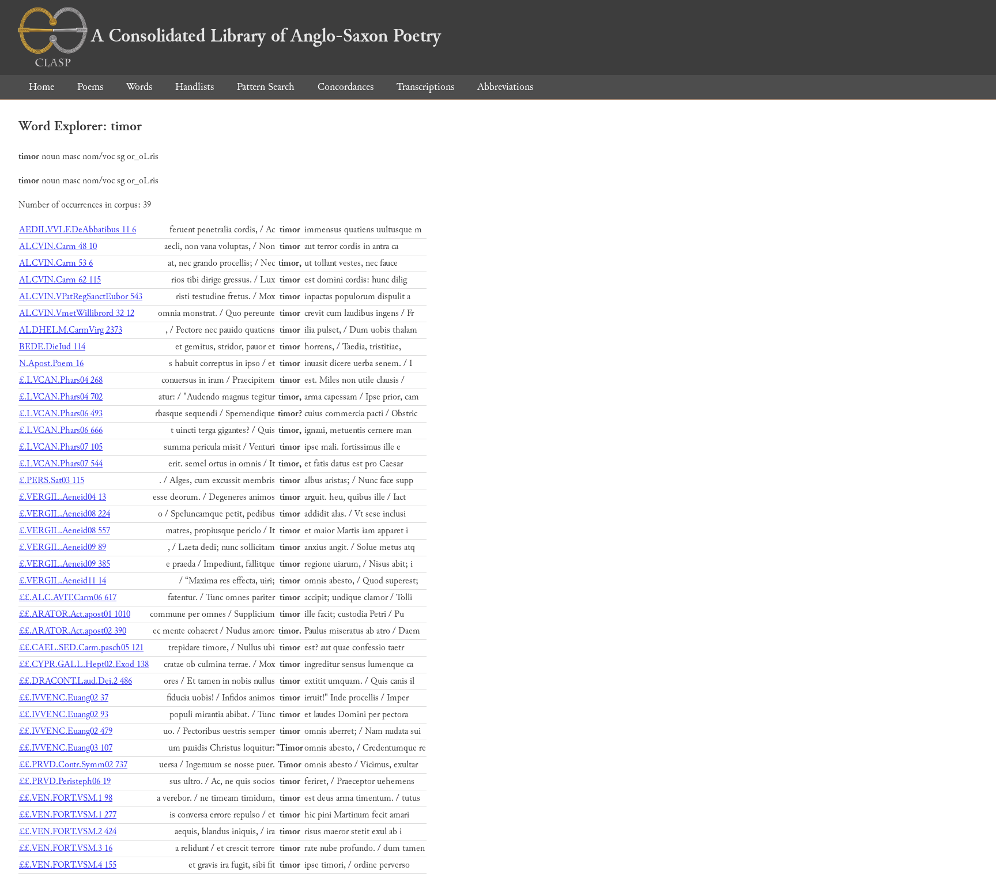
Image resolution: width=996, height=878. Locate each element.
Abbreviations (505, 87)
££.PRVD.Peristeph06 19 (65, 781)
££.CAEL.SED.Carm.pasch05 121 (81, 647)
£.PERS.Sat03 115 (51, 480)
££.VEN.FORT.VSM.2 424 (67, 831)
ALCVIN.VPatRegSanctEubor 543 (80, 296)
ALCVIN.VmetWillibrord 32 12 (76, 313)
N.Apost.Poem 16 (51, 363)
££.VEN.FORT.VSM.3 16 (65, 848)
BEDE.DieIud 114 (52, 346)
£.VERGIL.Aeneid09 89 (62, 547)
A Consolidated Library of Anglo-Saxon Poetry (266, 35)
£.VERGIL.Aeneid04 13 (62, 497)
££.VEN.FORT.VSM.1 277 (67, 815)
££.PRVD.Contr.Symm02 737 (73, 764)
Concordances (345, 87)
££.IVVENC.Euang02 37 (63, 697)
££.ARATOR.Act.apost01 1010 (74, 614)
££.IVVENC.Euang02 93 (63, 714)
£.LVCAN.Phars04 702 (61, 397)
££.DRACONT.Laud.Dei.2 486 (75, 681)
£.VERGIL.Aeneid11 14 (62, 580)
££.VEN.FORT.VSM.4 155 (67, 865)
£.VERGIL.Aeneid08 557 (64, 530)
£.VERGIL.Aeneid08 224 (64, 514)
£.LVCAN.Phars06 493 (61, 413)
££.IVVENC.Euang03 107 (65, 748)
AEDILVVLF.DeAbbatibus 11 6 (77, 229)
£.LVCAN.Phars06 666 (61, 430)
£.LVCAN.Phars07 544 (61, 463)
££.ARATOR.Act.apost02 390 (72, 631)
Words (139, 87)
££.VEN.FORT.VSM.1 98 (65, 798)
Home (41, 87)
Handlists (194, 87)
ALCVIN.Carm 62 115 (60, 280)
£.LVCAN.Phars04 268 (61, 380)
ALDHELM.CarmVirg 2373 (70, 330)
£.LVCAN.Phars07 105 (61, 447)
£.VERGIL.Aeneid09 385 (64, 564)
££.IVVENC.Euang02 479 (65, 731)
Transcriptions (425, 87)
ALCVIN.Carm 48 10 (58, 246)
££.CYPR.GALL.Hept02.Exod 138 (84, 664)
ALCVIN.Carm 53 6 (56, 263)
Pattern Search (266, 87)
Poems (90, 87)
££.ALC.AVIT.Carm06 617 (67, 597)
